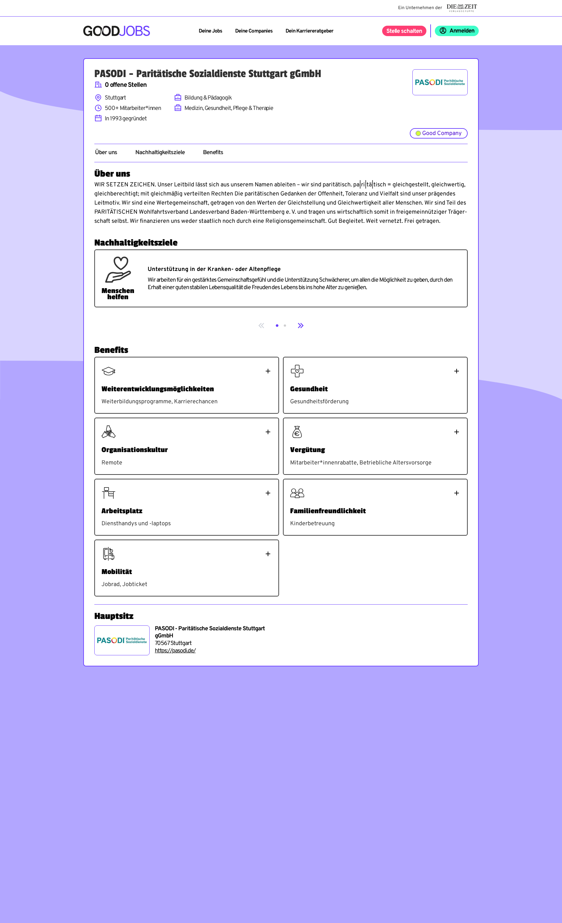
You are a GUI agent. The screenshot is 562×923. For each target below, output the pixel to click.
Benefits (213, 152)
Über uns (106, 152)
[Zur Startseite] (116, 31)
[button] (277, 325)
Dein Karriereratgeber (309, 31)
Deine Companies (254, 31)
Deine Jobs (210, 31)
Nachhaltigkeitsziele (159, 152)
